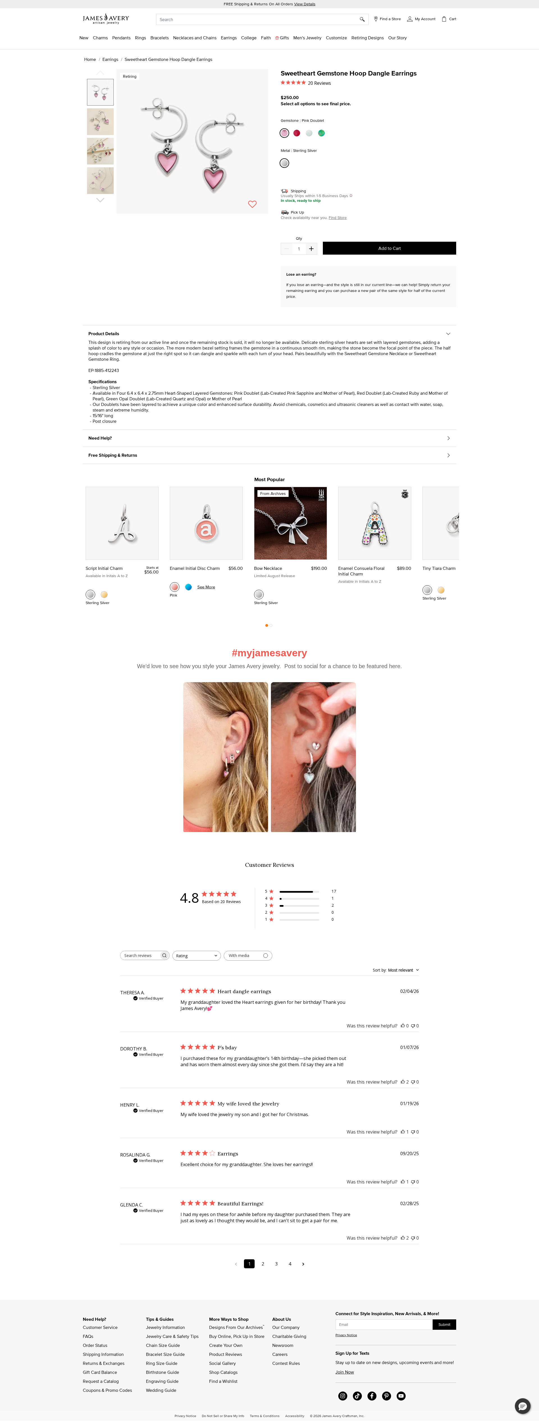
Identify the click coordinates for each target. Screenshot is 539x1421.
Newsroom (282, 1345)
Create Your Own (226, 1345)
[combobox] (262, 19)
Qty (299, 238)
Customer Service (100, 1327)
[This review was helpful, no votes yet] (403, 1026)
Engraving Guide (162, 1381)
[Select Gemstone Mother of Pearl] (310, 133)
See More (206, 587)
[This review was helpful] (403, 1082)
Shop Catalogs (223, 1372)
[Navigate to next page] (303, 1263)
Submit (444, 1324)
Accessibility (294, 1415)
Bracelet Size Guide (165, 1354)
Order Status (95, 1345)
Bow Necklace (268, 568)
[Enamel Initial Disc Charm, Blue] (188, 587)
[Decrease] (311, 248)
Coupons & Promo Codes (107, 1390)
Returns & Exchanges (103, 1363)
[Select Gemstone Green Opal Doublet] (322, 133)
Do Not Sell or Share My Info (223, 1415)
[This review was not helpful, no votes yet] (413, 1026)
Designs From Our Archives (236, 1327)
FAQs (88, 1336)
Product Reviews (225, 1354)
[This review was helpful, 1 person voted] (403, 1132)
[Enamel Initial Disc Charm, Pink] (174, 587)
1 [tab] (266, 627)
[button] (421, 18)
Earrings (110, 59)
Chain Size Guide (163, 1345)
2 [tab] (271, 627)
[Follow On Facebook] (371, 1396)
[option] (100, 92)
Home (90, 59)
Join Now (344, 1372)
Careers (279, 1354)
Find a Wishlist (223, 1381)
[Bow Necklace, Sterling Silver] (259, 594)
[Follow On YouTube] (401, 1396)
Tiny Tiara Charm (439, 568)
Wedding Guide (161, 1390)
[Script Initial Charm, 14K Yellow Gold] (104, 594)
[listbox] (101, 138)
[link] (249, 37)
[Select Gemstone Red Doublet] (297, 133)
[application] (177, 146)
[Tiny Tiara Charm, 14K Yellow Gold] (441, 590)
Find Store (338, 217)
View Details (305, 4)
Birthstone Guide (162, 1372)
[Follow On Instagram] (342, 1396)
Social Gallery (222, 1363)
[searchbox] (139, 955)
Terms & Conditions (265, 1415)
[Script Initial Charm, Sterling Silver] (90, 594)
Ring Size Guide (161, 1363)
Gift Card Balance (100, 1372)
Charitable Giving (289, 1336)
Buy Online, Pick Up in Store (236, 1336)
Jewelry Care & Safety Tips (172, 1336)
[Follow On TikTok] (357, 1396)
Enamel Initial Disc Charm (195, 568)
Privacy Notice (346, 1335)
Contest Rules (286, 1363)
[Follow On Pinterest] (386, 1396)
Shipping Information (103, 1354)
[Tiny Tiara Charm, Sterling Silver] (427, 590)
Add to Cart (389, 248)
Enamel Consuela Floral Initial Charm (361, 571)
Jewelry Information (165, 1327)
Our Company (286, 1327)
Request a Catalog (101, 1381)
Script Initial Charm (104, 568)
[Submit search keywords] (364, 19)
